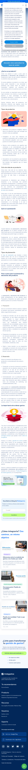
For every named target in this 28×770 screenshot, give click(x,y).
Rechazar (14, 46)
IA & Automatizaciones (15, 695)
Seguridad (9, 697)
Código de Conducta (19, 756)
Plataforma (4, 697)
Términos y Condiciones (7, 759)
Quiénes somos (5, 714)
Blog (20, 705)
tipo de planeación (8, 255)
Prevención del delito (20, 759)
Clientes (7, 687)
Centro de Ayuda (12, 724)
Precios (3, 687)
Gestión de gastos (5, 695)
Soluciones (14, 697)
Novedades (11, 705)
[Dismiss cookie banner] (23, 5)
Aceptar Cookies (14, 42)
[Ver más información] (21, 1)
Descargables (4, 705)
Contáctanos (4, 724)
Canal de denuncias (6, 763)
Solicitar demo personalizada (13, 653)
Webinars (16, 705)
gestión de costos (18, 441)
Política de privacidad (13, 28)
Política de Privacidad (7, 756)
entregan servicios (6, 435)
